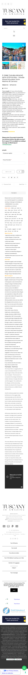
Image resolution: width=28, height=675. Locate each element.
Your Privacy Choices (12, 670)
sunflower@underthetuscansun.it (8, 634)
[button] (24, 668)
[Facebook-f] (2, 4)
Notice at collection (7, 673)
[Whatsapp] (11, 4)
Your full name (14, 543)
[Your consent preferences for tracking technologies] (25, 672)
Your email (14, 548)
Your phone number (14, 553)
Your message (14, 572)
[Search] (24, 28)
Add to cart (8, 171)
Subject (14, 568)
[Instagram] (5, 4)
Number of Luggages (14, 563)
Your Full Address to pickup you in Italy (14, 558)
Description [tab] (14, 192)
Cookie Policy (18, 659)
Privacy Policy (10, 659)
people (4, 150)
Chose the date (7, 160)
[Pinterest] (8, 4)
